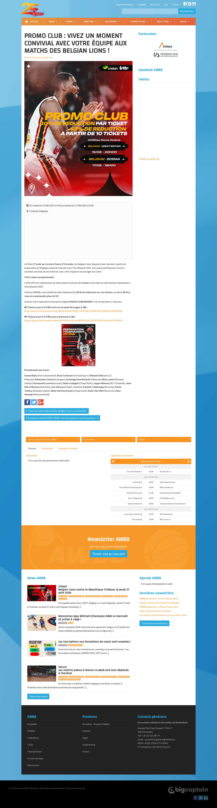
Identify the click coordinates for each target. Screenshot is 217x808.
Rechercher (187, 11)
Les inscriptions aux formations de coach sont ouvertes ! (94, 641)
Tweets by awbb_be (149, 158)
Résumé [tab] (32, 448)
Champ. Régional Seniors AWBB (42, 439)
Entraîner (111, 21)
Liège (85, 737)
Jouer (69, 21)
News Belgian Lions (93, 596)
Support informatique (124, 4)
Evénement (63, 596)
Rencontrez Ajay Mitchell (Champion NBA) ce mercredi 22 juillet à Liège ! (93, 617)
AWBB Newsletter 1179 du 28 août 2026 (159, 598)
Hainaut (86, 730)
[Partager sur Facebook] (27, 402)
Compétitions (137, 21)
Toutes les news (38, 696)
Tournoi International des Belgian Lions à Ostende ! (57, 410)
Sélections (163, 21)
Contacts (176, 4)
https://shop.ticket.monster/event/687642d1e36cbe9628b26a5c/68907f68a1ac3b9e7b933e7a (73, 320)
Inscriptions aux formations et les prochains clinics (163, 615)
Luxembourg (88, 744)
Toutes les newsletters (154, 623)
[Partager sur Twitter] (34, 402)
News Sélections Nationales (69, 679)
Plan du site (33, 765)
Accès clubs (155, 4)
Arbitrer (89, 21)
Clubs (30, 744)
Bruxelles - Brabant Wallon (96, 724)
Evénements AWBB (76, 596)
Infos (183, 21)
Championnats (34, 751)
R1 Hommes (88, 439)
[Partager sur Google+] (41, 402)
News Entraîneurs (75, 645)
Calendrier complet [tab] (68, 448)
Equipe (142, 439)
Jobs (166, 4)
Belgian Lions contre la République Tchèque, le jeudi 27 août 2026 (93, 590)
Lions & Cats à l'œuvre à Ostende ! (156, 611)
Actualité (32, 724)
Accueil (34, 21)
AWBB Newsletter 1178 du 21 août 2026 (159, 607)
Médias (31, 730)
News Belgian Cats (92, 677)
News (51, 21)
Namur (85, 751)
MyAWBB (142, 4)
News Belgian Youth (109, 677)
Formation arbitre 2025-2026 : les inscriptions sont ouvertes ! (61, 417)
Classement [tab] (47, 448)
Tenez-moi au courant (108, 554)
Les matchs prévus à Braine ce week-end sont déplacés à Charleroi (93, 671)
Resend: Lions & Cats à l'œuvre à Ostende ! (160, 603)
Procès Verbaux (35, 758)
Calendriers (33, 737)
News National (107, 596)
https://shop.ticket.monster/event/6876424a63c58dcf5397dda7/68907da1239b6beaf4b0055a (73, 310)
